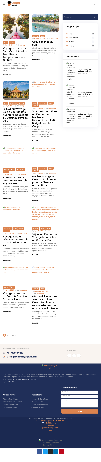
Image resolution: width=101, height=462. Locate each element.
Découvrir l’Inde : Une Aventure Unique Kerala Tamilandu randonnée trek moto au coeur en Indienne (45, 302)
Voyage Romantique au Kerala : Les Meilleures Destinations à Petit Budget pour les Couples (44, 119)
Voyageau (23, 45)
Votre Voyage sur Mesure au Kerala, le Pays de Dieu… (15, 180)
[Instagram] (74, 355)
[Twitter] (45, 451)
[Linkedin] (55, 451)
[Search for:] (77, 17)
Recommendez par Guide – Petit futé (50, 420)
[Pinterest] (61, 451)
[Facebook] (39, 451)
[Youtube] (69, 355)
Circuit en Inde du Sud (42, 43)
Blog (5, 42)
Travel (51, 103)
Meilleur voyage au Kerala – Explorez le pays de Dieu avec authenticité (44, 181)
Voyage (12, 42)
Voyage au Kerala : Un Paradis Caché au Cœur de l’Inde (15, 296)
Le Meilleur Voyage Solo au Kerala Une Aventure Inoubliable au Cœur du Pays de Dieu (15, 114)
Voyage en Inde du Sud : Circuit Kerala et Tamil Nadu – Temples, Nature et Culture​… (16, 54)
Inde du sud (13, 103)
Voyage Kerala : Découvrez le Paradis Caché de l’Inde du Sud (15, 241)
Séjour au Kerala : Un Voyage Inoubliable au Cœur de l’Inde (44, 237)
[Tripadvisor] (79, 355)
